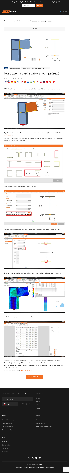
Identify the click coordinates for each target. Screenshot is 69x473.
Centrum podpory (9, 21)
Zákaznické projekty (8, 420)
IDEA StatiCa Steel (26, 371)
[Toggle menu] (66, 11)
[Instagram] (33, 458)
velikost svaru (8, 135)
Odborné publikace (7, 430)
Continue (39, 5)
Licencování (39, 430)
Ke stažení (5, 451)
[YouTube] (40, 458)
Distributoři (5, 448)
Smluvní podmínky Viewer (43, 426)
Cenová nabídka (6, 445)
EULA (38, 420)
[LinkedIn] (36, 458)
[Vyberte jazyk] (60, 11)
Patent (38, 408)
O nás (38, 398)
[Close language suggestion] (45, 5)
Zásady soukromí (41, 423)
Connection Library (7, 426)
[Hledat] (58, 11)
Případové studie (7, 423)
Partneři (38, 401)
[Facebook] (29, 458)
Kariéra (38, 404)
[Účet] (63, 11)
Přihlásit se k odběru (26, 404)
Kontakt (4, 441)
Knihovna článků (22, 21)
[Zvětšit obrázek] (34, 48)
